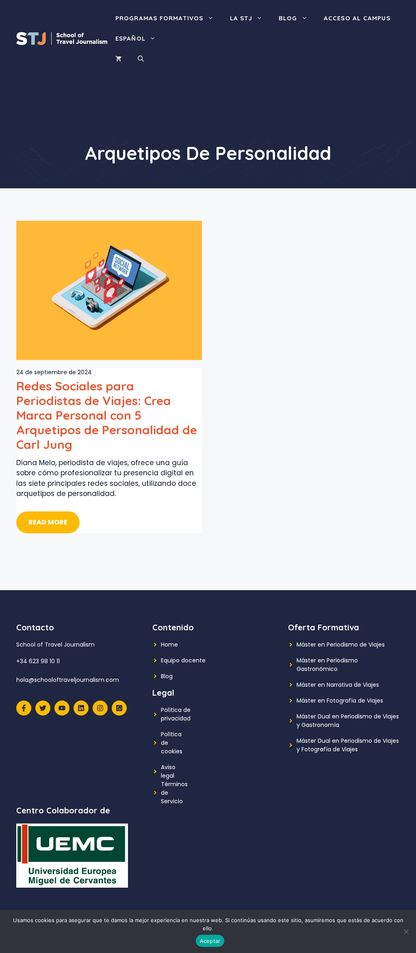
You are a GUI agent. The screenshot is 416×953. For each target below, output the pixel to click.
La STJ (241, 18)
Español (130, 38)
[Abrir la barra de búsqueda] (141, 59)
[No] (406, 931)
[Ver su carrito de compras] (118, 59)
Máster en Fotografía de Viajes (340, 700)
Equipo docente (183, 660)
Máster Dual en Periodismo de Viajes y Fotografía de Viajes (348, 745)
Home (169, 644)
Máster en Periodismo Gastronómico (327, 664)
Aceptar (210, 941)
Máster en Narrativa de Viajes (338, 685)
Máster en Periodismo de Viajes (341, 644)
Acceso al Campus (357, 18)
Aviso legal (168, 771)
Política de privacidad (176, 714)
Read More (47, 522)
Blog (288, 18)
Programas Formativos (159, 18)
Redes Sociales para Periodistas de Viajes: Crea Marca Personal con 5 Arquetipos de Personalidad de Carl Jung (106, 415)
